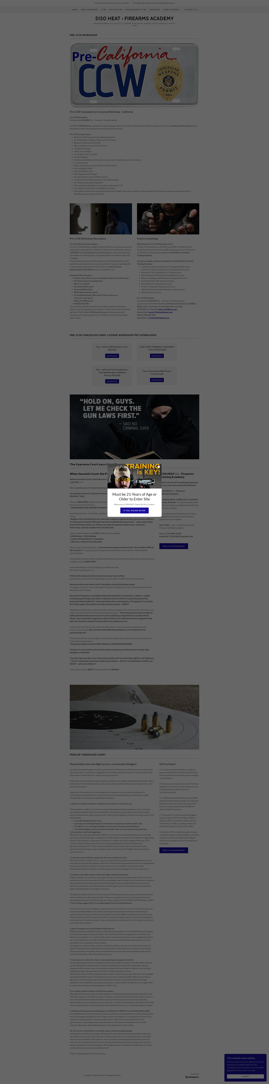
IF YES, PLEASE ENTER (134, 510)
